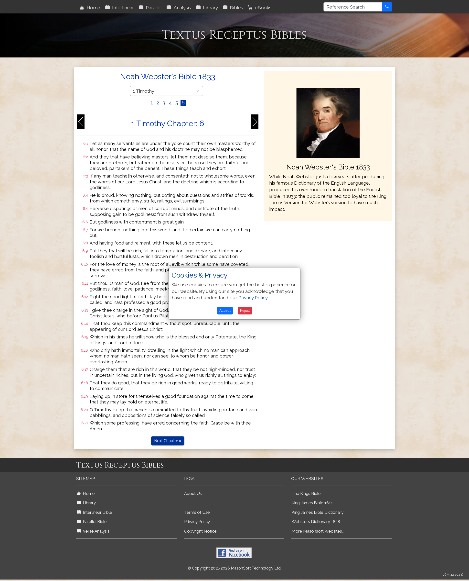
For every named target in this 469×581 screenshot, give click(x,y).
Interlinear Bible (96, 512)
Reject (245, 311)
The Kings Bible (306, 493)
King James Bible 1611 (312, 502)
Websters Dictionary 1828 (316, 521)
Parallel (152, 7)
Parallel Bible (94, 521)
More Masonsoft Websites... (318, 531)
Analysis (181, 7)
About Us (193, 493)
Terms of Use (197, 512)
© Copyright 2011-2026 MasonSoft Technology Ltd (234, 568)
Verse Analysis (95, 531)
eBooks (262, 7)
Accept (225, 311)
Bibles (235, 7)
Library (209, 7)
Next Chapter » (167, 440)
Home (92, 7)
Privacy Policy (197, 521)
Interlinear (122, 7)
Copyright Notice (200, 531)
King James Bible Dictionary (317, 512)
